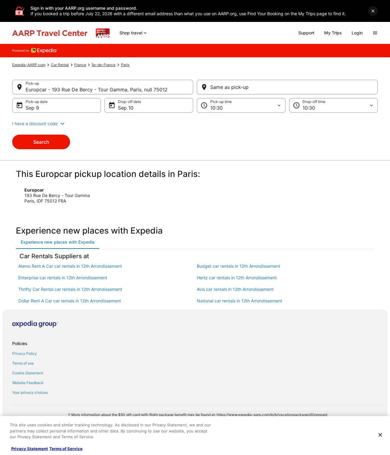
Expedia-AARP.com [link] (28, 64)
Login (357, 32)
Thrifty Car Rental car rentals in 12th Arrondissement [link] (70, 289)
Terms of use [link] (23, 363)
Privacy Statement (29, 448)
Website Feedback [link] (28, 382)
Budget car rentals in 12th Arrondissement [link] (238, 266)
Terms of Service (66, 448)
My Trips (333, 32)
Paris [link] (125, 64)
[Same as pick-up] (287, 87)
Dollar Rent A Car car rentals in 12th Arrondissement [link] (69, 300)
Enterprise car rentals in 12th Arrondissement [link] (62, 277)
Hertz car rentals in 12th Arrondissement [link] (237, 277)
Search (41, 142)
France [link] (80, 64)
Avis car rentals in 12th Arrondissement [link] (235, 289)
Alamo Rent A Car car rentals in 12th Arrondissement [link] (70, 266)
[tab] (57, 242)
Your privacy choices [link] (30, 392)
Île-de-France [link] (103, 64)
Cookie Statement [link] (27, 373)
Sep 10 (125, 108)
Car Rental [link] (60, 64)
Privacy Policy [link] (24, 353)
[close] (373, 11)
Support (306, 32)
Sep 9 (32, 108)
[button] (195, 123)
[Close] (380, 435)
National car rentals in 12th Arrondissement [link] (239, 300)
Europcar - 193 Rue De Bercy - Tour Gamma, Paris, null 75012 (97, 89)
